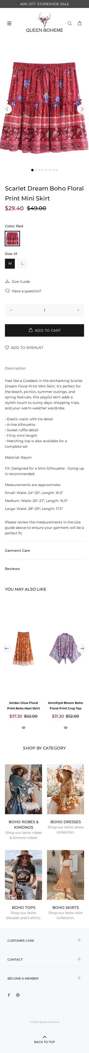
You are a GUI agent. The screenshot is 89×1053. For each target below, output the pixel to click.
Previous (7, 109)
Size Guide (21, 281)
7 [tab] (53, 170)
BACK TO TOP (44, 1042)
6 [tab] (49, 170)
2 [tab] (36, 170)
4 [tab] (43, 170)
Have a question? (26, 291)
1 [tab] (32, 170)
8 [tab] (56, 170)
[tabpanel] (44, 106)
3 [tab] (39, 170)
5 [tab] (46, 170)
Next (82, 109)
